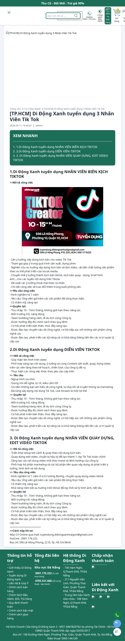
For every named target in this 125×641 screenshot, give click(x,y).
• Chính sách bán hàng (17, 589)
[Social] (95, 599)
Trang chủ (15, 108)
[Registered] (101, 611)
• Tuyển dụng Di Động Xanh (17, 577)
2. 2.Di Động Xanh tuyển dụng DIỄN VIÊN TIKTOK (47, 151)
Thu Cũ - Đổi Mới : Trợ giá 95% (62, 3)
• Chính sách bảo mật (20, 610)
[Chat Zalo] (117, 623)
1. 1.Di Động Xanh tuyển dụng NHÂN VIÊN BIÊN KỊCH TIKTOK (55, 147)
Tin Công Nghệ (32, 108)
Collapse (111, 136)
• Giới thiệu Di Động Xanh (19, 569)
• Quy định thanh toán (17, 604)
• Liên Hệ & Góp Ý (17, 583)
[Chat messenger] (117, 632)
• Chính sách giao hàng (17, 616)
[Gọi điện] (117, 615)
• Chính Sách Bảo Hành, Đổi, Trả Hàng (19, 597)
